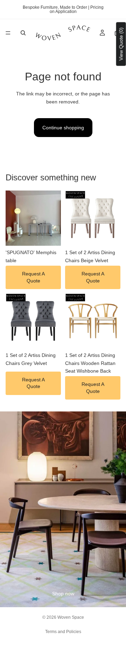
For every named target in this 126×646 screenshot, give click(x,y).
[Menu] (8, 33)
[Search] (23, 33)
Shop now (63, 593)
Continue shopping (63, 127)
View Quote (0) (121, 43)
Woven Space (70, 617)
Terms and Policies (63, 631)
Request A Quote (33, 277)
